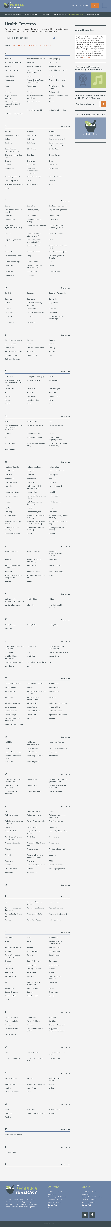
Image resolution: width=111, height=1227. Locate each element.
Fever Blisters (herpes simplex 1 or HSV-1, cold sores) (14, 382)
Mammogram (54, 683)
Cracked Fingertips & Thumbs (56, 257)
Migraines (52, 697)
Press (50, 1208)
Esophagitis (31, 351)
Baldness (52, 131)
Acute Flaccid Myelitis (34, 110)
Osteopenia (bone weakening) (11, 786)
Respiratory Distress (34, 920)
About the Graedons (55, 1191)
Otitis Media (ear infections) (11, 792)
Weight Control (54, 1109)
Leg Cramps (9, 652)
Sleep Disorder (32, 996)
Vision (29, 1092)
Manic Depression (11, 687)
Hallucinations (54, 467)
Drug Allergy (9, 322)
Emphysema (9, 348)
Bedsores (30, 139)
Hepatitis (52, 492)
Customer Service (54, 1202)
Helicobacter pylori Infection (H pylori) (34, 487)
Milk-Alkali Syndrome (12, 703)
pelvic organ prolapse (57, 869)
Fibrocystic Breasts (34, 380)
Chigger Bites (54, 219)
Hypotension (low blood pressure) (35, 529)
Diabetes (8, 303)
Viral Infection (32, 1088)
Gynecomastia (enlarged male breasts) (58, 444)
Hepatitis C (53, 534)
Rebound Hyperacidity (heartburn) (13, 909)
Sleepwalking (54, 965)
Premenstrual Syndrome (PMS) (36, 844)
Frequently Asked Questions (58, 1197)
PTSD (51, 861)
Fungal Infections (33, 400)
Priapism (8, 849)
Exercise (52, 351)
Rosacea (8, 920)
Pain (6, 811)
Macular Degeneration (13, 683)
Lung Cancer (9, 666)
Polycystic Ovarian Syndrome (33, 832)
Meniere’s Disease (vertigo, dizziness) (36, 692)
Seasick (29, 941)
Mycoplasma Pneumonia (58, 715)
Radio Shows (59, 14)
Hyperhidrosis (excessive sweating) (36, 516)
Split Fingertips (10, 976)
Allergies (8, 66)
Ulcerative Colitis (33, 1052)
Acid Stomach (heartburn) (36, 59)
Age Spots (30, 62)
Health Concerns (76, 14)
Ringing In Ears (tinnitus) (58, 914)
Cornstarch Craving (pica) (58, 252)
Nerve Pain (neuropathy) (58, 748)
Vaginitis (30, 1078)
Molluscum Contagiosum (58, 703)
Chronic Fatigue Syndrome (36, 225)
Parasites (8, 865)
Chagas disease (54, 271)
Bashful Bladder (55, 135)
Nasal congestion (33, 762)
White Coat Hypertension (36, 1113)
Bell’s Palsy (31, 143)
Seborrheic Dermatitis (13, 947)
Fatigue (51, 404)
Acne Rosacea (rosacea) (13, 62)
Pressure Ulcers (54, 843)
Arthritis (8, 92)
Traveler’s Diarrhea (11, 1029)
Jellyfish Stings (32, 599)
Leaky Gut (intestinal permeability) (56, 647)
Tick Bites (52, 1021)
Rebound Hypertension (35, 908)
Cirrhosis (8, 234)
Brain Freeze (9, 169)
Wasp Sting (31, 1109)
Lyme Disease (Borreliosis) (36, 662)
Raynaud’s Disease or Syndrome (34, 903)
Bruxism (52, 181)
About (74, 6)
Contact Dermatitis (33, 252)
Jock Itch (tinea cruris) (12, 605)
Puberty (30, 869)
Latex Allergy (31, 646)
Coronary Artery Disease (13, 256)
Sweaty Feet (53, 992)
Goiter (51, 434)
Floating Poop (32, 392)
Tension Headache (11, 1021)
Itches (51, 575)
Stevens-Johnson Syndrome (55, 977)
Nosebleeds (53, 756)
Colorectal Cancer (33, 246)
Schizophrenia (54, 937)
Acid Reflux (9, 59)
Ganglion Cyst (32, 421)
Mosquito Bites (54, 707)
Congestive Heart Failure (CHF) (58, 247)
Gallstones (9, 421)
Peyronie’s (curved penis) (36, 821)
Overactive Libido (55, 791)
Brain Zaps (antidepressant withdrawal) (32, 171)
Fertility (7, 404)
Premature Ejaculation (13, 843)
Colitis (7, 246)
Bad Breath (31, 131)
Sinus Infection (54, 955)
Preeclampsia (54, 837)
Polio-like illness (11, 869)
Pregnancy (31, 861)
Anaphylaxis (9, 76)
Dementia (8, 299)
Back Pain (8, 131)
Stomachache (54, 982)
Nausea (7, 748)
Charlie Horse (10, 219)
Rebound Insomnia (56, 908)
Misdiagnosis (32, 703)
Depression (31, 299)
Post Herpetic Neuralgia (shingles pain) (13, 838)
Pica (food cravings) (56, 821)
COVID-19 (30, 275)
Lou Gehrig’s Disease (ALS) (58, 652)
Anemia (29, 76)
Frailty (29, 404)
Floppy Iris (53, 392)
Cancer (7, 206)
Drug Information (12, 14)
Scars (29, 937)
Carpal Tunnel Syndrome (58, 210)
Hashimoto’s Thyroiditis (57, 471)
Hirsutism (30, 508)
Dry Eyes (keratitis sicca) (35, 313)
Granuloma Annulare (34, 437)
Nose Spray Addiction (35, 756)
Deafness (30, 293)
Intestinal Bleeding (56, 572)
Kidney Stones (54, 625)
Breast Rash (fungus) (34, 177)
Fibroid (51, 400)
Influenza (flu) (32, 565)
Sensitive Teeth (54, 947)
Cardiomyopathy (33, 210)
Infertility (30, 581)
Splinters (52, 972)
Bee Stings (8, 143)
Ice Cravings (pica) (11, 551)
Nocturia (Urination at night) (13, 757)
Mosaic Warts (32, 707)
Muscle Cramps (10, 715)
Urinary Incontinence (12, 1058)
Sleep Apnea (31, 965)
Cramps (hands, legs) (12, 262)
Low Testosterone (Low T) (14, 662)
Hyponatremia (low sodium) (12, 529)
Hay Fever (8, 475)
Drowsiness (9, 313)
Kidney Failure (32, 625)
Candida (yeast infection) (58, 206)
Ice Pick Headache (33, 551)
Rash (6, 902)
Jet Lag (51, 599)
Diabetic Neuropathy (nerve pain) (34, 304)
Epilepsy (52, 348)
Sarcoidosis (9, 937)
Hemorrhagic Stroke (12, 492)
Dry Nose (8, 316)
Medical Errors (54, 687)
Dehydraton (31, 322)
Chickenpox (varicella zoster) (34, 220)
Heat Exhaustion (11, 482)
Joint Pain (30, 605)
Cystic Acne (9, 265)
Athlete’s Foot (54, 92)
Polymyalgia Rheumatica (58, 831)
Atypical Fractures (33, 102)
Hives (51, 508)
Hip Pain (8, 508)
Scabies (52, 996)
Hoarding (8, 512)
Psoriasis (8, 855)
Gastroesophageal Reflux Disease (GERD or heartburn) (14, 427)
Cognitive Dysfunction (13, 240)
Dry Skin (30, 316)
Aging (7, 110)
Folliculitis (8, 396)
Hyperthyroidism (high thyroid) (13, 522)
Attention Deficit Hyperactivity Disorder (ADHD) (13, 104)
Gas (50, 421)
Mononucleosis (10, 707)
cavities (51, 265)
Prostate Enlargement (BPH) (57, 850)
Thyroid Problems (33, 1021)
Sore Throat (9, 972)
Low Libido (31, 656)
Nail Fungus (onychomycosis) (33, 743)
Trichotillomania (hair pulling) (35, 1030)
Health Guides (93, 14)
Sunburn (30, 992)
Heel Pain (8, 486)
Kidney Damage (10, 625)
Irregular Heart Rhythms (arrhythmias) (13, 576)
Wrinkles (8, 1117)
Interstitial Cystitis (33, 572)
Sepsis (7, 1000)
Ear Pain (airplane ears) (13, 340)
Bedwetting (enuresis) (57, 139)
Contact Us (52, 1194)
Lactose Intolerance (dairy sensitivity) (14, 647)
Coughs (29, 256)
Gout (6, 437)
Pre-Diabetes (31, 837)
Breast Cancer (54, 169)
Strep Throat (9, 988)
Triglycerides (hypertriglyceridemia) (57, 1030)
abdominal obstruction (57, 110)
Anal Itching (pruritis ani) (58, 70)
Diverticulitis (31, 309)
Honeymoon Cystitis (34, 512)
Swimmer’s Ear (10, 996)
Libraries (46, 14)
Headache (30, 475)
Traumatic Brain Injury (57, 1025)
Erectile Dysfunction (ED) (14, 351)
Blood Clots (31, 165)
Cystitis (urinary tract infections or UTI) (34, 266)
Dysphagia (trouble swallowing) (56, 317)
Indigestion (53, 559)
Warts (7, 1109)
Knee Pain (8, 629)
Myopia (29, 718)
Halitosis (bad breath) (34, 467)
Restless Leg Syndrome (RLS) (13, 915)
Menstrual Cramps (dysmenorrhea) (33, 698)
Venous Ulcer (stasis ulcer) (36, 1084)
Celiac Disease (32, 216)
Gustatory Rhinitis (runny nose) (36, 444)
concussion (9, 271)
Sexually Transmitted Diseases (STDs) (12, 956)
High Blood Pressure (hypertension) (34, 503)
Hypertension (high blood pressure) (58, 516)
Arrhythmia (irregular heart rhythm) (56, 87)
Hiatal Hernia (54, 496)
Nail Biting (8, 742)
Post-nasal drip (32, 872)
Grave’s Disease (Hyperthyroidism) (55, 438)
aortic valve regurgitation (14, 114)
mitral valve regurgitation (14, 724)
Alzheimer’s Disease (12, 70)
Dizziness (52, 309)
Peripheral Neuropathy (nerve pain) (57, 816)
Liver (50, 662)
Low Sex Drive (54, 656)
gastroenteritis (10, 449)
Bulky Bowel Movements (14, 184)
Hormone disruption (12, 534)
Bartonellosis (32, 135)
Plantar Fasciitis (32, 827)
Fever (51, 377)
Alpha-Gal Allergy (55, 66)
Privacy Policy (53, 1205)
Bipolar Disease (54, 149)
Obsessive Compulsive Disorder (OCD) (13, 780)
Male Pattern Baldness (35, 683)
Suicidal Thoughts (11, 992)
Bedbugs (8, 139)
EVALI (51, 355)
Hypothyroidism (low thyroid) (56, 529)
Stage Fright (31, 976)
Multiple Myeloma (33, 711)
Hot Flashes (53, 512)
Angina (51, 76)
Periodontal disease (56, 865)
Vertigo (51, 1084)
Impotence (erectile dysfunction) (34, 560)
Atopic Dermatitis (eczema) (11, 97)
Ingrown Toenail (55, 565)
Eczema (29, 344)
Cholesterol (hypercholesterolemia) (13, 226)
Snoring (52, 969)
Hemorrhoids (32, 492)
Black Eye (30, 155)
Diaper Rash (53, 303)
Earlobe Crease (10, 344)
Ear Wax (30, 340)
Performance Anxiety (34, 815)
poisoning (52, 855)
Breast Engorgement (12, 177)
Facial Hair (8, 377)
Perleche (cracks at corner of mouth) (14, 822)
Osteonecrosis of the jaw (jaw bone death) (58, 780)
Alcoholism (53, 62)
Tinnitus (8, 1025)
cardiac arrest (32, 271)
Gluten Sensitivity (33, 434)
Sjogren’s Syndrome (34, 961)
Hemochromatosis (56, 486)
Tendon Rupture (33, 1017)
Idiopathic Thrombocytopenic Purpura (56, 553)
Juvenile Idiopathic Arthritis (55, 606)
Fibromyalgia (53, 380)
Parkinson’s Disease (12, 815)
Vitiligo (51, 1088)
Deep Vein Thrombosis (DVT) (57, 294)
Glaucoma (8, 434)
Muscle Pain (31, 715)
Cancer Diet (31, 206)
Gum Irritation (10, 443)
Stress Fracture (32, 988)
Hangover (30, 471)
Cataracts (8, 216)
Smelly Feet (9, 969)
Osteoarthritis (32, 779)
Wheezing (8, 1113)
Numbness (9, 762)
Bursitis (7, 188)
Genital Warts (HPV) (56, 425)
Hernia (29, 534)
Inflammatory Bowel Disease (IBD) (12, 566)
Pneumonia (9, 861)
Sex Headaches (32, 951)
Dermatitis (53, 299)
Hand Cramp (9, 471)
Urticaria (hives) (54, 1058)
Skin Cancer (53, 961)
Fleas (7, 392)
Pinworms (8, 827)
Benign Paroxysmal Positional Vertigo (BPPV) (58, 144)
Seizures (30, 947)
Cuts (50, 262)
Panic (51, 811)
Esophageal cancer (12, 355)
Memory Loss (10, 691)
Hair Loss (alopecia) (12, 467)
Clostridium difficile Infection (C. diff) (34, 235)
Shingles (30, 955)
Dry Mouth (53, 313)
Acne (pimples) (54, 59)
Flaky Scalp (31, 389)
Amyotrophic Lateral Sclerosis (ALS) (34, 71)
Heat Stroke (53, 482)
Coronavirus (9, 275)
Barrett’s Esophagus (12, 135)
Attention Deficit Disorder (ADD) (58, 97)
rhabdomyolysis (55, 920)
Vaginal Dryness (11, 1078)
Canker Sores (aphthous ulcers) (13, 211)
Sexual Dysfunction (56, 951)
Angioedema (9, 80)
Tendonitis (53, 1017)
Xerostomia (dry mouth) (13, 1135)
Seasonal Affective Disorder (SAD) (55, 942)
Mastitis (30, 687)
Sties (6, 982)
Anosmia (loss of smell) (57, 80)
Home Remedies (31, 14)
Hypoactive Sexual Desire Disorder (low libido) (36, 522)
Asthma (29, 92)
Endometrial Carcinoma (35, 348)
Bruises (29, 181)
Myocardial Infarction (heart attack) (12, 719)
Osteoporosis (32, 785)
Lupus (29, 666)
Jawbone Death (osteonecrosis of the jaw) (14, 600)
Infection (8, 581)
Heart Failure (31, 478)
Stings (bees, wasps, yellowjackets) (34, 983)
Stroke (51, 988)
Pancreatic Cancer (33, 811)
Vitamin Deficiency (11, 1092)
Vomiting (8, 1088)
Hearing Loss (53, 475)
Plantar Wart (53, 827)
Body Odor (53, 165)
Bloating (8, 165)
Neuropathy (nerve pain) (14, 752)
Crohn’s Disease (33, 262)
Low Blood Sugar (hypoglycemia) (11, 657)
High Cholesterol (55, 502)
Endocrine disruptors (12, 359)
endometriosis (32, 355)
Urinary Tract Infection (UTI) (35, 1059)
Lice (28, 652)
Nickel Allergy (32, 752)
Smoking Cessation (34, 969)
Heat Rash (30, 482)
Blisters (51, 161)
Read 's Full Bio (86, 57)
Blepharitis (31, 161)
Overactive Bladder (34, 791)
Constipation (9, 252)
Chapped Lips (54, 216)
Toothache (30, 1025)
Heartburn (52, 478)
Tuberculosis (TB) (11, 1035)
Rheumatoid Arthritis (34, 914)
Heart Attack (9, 478)
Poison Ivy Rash (10, 831)
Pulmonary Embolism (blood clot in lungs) (35, 856)
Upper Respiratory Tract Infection (57, 1053)
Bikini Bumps (32, 149)
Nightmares (53, 752)
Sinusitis (8, 961)
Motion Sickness (11, 711)
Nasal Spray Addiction (57, 742)
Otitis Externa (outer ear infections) (57, 786)
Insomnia (8, 572)
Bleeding (8, 161)
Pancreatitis (9, 872)
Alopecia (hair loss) (34, 66)
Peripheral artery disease (36, 865)
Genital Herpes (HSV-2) (35, 425)
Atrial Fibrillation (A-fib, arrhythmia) (35, 97)
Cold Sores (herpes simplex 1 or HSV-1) (34, 241)
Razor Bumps (54, 902)
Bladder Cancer (54, 155)
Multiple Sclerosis (55, 711)
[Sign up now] (103, 104)
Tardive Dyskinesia (11, 1017)
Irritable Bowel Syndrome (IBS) (36, 576)
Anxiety (7, 86)
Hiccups (8, 502)
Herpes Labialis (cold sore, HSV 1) (36, 497)
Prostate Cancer (32, 849)
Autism (51, 102)
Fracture (8, 400)
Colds (51, 240)
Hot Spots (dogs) (11, 515)
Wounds (52, 1113)
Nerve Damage (32, 748)
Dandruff (8, 293)
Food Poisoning (54, 396)
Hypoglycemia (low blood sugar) (58, 522)
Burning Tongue (32, 184)
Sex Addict (8, 951)
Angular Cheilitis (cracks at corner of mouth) (36, 81)
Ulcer (7, 1052)
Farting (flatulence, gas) (35, 377)
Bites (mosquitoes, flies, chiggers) (13, 156)
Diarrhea (8, 309)
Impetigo (8, 559)
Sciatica (7, 941)
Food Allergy (31, 396)
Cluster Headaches (56, 234)
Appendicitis (31, 86)
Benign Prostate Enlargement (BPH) (12, 150)
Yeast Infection (10, 1152)
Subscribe (84, 6)
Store (95, 5)
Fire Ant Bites (9, 389)
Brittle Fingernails (11, 181)
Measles (52, 718)
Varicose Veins (10, 1084)
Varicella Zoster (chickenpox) (54, 1079)
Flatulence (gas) (54, 389)
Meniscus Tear (54, 691)
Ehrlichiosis (53, 344)
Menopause (9, 697)
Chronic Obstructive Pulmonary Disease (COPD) (56, 227)
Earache (52, 340)
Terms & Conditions (55, 1199)
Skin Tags (8, 965)
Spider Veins (31, 972)
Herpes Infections (11, 496)
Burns (51, 184)
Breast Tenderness (55, 177)
